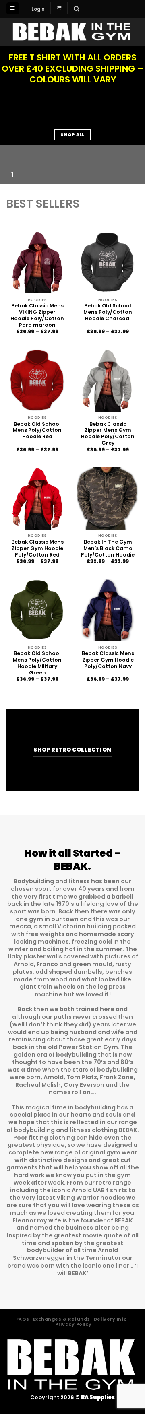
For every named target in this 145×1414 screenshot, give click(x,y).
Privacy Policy (73, 1324)
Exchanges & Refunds (61, 1319)
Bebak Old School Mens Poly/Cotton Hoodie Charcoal (107, 312)
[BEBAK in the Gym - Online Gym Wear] (72, 31)
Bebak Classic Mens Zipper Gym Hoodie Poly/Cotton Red (37, 548)
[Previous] (7, 152)
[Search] (76, 9)
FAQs (22, 1319)
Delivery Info (110, 1319)
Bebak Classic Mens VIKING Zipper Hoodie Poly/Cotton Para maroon (37, 315)
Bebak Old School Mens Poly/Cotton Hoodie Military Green (37, 663)
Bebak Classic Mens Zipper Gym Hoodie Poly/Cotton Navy (108, 660)
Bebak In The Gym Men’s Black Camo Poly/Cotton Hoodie (108, 548)
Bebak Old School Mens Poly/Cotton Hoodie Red (37, 430)
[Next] (27, 152)
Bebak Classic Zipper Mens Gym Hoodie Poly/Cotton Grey (108, 434)
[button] (12, 8)
